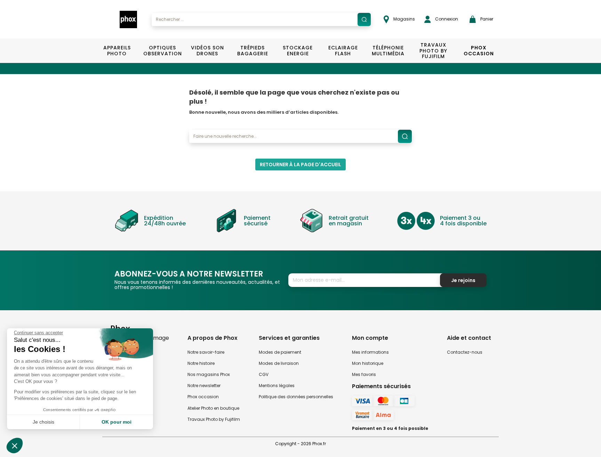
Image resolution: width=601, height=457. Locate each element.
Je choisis (43, 422)
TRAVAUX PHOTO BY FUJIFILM (433, 50)
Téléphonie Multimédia (388, 50)
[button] (14, 445)
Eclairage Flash (343, 50)
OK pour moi (116, 422)
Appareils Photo (117, 50)
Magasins (403, 19)
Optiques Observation (162, 50)
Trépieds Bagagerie (252, 50)
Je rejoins (463, 280)
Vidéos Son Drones (207, 50)
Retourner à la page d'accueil (300, 164)
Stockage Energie (298, 50)
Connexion (446, 19)
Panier (486, 19)
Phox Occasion (479, 50)
